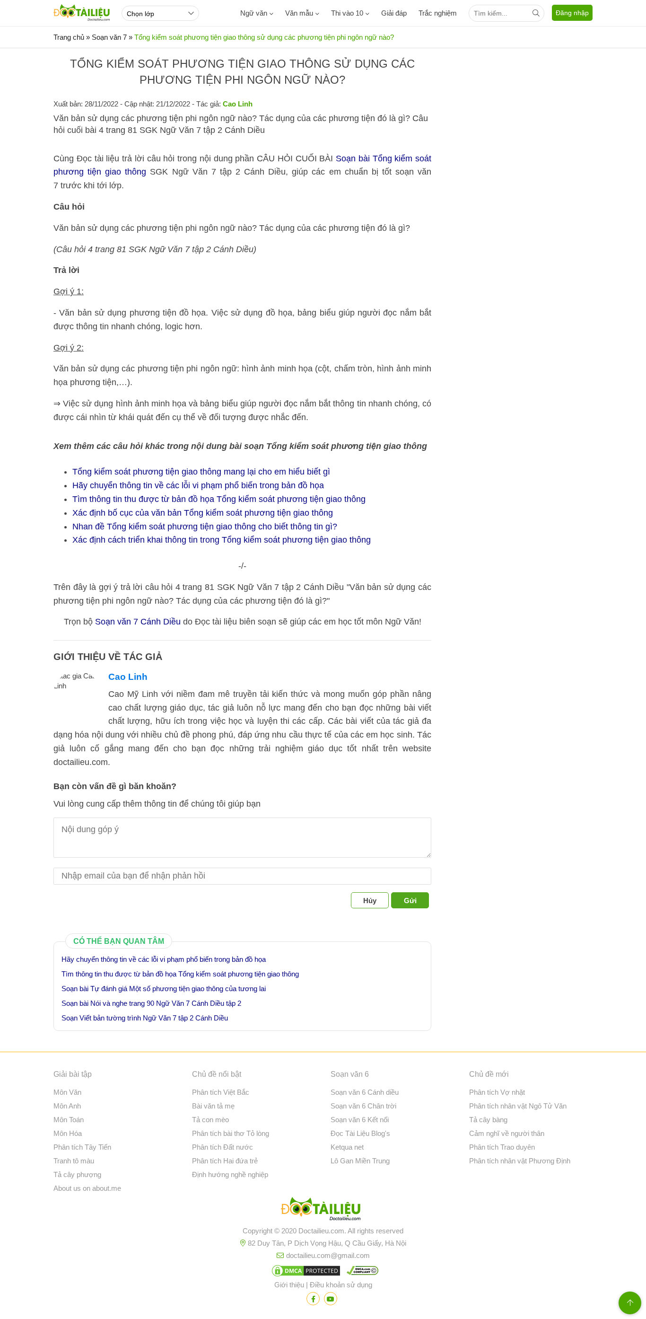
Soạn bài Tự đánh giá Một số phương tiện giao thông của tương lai (163, 989)
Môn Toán (68, 1120)
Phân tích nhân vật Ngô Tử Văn (518, 1106)
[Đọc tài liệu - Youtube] (330, 1298)
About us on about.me (87, 1188)
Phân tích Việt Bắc (220, 1092)
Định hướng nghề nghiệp (230, 1174)
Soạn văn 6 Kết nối (360, 1120)
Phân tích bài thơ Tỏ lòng (230, 1133)
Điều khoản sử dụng (341, 1285)
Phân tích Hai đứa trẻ (225, 1161)
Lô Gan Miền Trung (360, 1161)
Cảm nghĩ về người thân (506, 1133)
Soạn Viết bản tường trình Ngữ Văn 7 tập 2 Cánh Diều (144, 1018)
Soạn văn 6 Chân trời (363, 1106)
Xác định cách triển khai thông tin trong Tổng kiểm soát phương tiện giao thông (221, 540)
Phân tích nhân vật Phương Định (519, 1161)
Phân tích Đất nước (222, 1147)
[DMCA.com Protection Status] (304, 1272)
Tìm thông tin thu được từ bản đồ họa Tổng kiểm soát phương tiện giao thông (219, 499)
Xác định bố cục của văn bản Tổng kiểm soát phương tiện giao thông (202, 513)
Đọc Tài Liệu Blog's (360, 1133)
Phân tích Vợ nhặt (497, 1092)
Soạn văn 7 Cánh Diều (138, 621)
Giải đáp (394, 13)
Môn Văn (67, 1092)
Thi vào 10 (347, 13)
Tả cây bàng (488, 1120)
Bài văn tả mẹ (213, 1106)
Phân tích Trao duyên (502, 1147)
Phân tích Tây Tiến (82, 1147)
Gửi (410, 901)
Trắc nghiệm (438, 13)
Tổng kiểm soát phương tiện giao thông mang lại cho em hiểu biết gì (201, 471)
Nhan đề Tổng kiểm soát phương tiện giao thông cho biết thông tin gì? (204, 526)
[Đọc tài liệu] (313, 1298)
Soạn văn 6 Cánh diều (365, 1092)
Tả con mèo (210, 1120)
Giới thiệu (289, 1285)
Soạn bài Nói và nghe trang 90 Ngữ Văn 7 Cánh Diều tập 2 (151, 1003)
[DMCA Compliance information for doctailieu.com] (360, 1272)
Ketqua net (347, 1147)
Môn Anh (67, 1106)
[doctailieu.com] (323, 1210)
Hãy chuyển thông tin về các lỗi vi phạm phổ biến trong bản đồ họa (198, 485)
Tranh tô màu (73, 1161)
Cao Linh (128, 677)
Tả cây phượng (77, 1174)
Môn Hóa (67, 1133)
